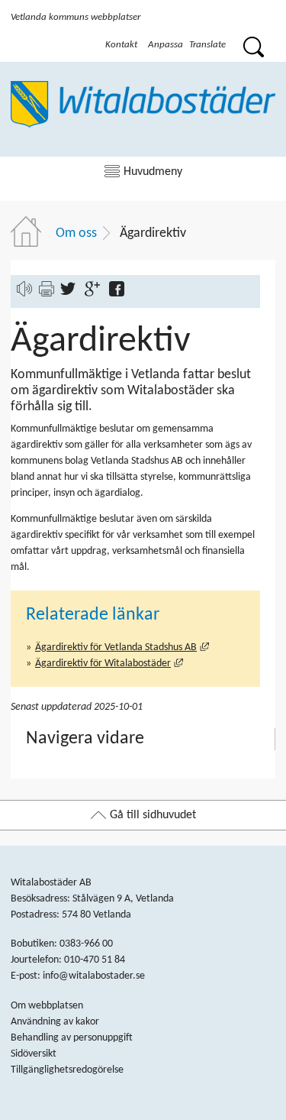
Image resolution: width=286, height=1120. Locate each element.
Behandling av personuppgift (72, 1038)
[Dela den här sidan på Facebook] (120, 293)
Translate (207, 44)
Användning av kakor (55, 1022)
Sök (253, 44)
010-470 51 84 (94, 960)
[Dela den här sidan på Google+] (96, 293)
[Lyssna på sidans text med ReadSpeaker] (24, 293)
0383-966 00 (86, 944)
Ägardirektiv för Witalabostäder (109, 663)
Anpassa (165, 44)
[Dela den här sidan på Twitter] (71, 293)
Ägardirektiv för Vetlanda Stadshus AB (122, 647)
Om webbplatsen (47, 1006)
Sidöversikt (33, 1054)
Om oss (76, 233)
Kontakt (121, 44)
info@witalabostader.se (94, 976)
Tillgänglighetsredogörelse (67, 1070)
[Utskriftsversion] (46, 293)
